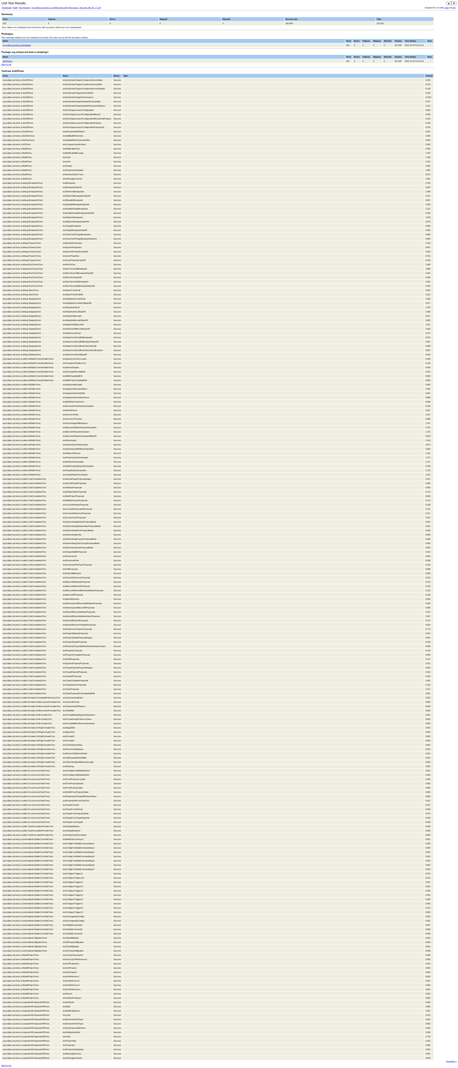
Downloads (7, 8)
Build (15, 8)
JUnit (446, 8)
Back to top (6, 64)
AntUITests (7, 61)
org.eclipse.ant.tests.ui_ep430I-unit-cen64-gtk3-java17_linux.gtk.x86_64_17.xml (66, 8)
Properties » (451, 1061)
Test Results (24, 8)
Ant (454, 8)
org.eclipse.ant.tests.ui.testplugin (17, 45)
